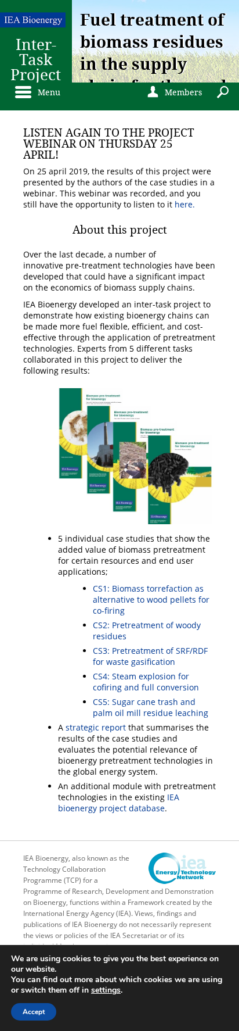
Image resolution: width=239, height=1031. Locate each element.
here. (185, 204)
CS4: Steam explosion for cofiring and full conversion (146, 682)
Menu (46, 92)
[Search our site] (224, 91)
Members (173, 92)
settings (106, 990)
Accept (34, 1011)
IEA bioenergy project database (118, 803)
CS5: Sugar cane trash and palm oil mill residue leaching (150, 707)
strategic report (96, 727)
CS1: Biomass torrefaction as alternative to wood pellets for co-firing (151, 599)
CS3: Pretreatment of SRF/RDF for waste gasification (150, 656)
